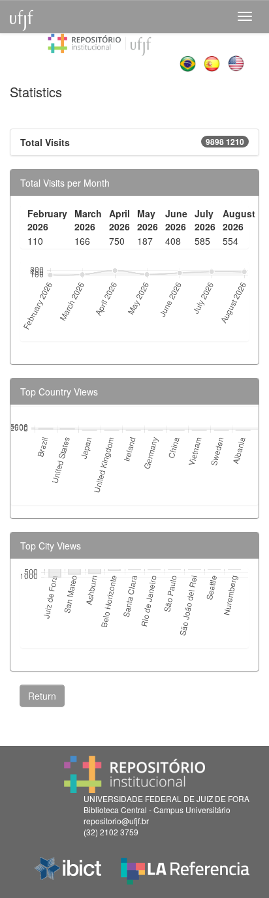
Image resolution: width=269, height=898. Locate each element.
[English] (237, 62)
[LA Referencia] (185, 868)
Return (42, 695)
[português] (189, 62)
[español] (213, 62)
